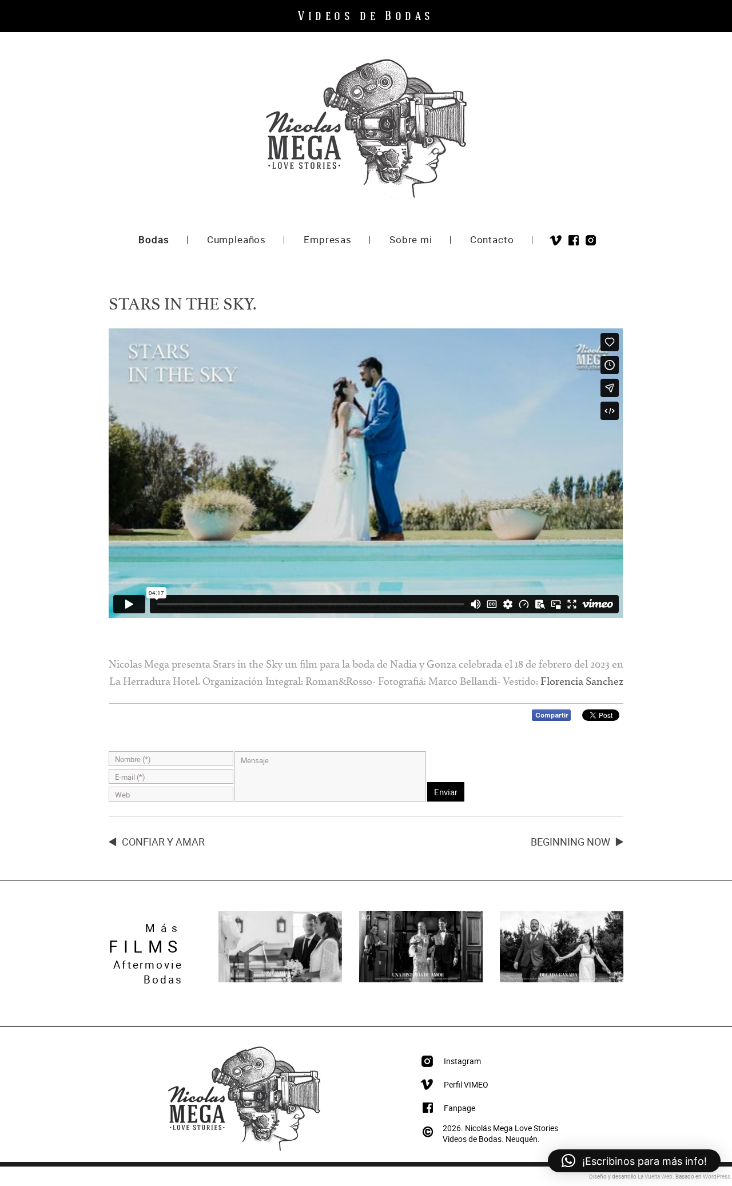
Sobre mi (410, 240)
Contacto (492, 240)
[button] (634, 1160)
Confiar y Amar (163, 841)
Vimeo (556, 241)
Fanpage (459, 1107)
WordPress (716, 1176)
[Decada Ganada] (561, 980)
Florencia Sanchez (581, 683)
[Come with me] (280, 980)
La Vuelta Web (655, 1176)
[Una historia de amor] (421, 980)
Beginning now (570, 841)
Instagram (591, 241)
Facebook (573, 241)
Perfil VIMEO (466, 1084)
